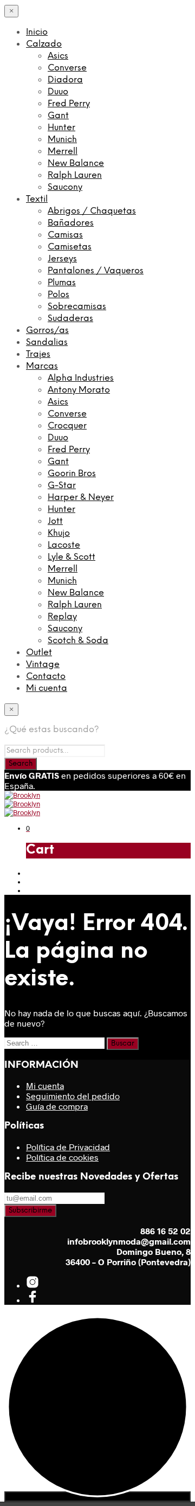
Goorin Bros (72, 473)
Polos (58, 294)
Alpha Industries (81, 378)
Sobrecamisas (77, 306)
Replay (62, 616)
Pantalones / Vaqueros (96, 270)
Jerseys (62, 259)
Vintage (43, 664)
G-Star (62, 485)
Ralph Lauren (75, 175)
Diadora (65, 80)
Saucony (65, 187)
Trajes (38, 354)
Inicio (37, 32)
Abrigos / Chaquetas (92, 211)
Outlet (39, 652)
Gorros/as (47, 330)
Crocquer (67, 426)
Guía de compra (57, 1106)
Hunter (61, 127)
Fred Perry (69, 103)
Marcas (42, 366)
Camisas (65, 235)
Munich (62, 139)
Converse (67, 68)
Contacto (46, 676)
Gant (58, 115)
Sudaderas (70, 318)
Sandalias (47, 342)
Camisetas (70, 247)
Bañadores (71, 223)
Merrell (62, 151)
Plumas (62, 282)
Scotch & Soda (78, 640)
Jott (55, 521)
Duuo (58, 92)
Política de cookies (62, 1157)
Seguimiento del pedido (73, 1096)
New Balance (76, 163)
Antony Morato (79, 390)
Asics (58, 56)
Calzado (44, 44)
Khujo (59, 533)
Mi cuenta (46, 688)
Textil (37, 199)
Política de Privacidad (68, 1147)
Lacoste (64, 545)
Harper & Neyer (81, 497)
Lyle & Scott (71, 557)
